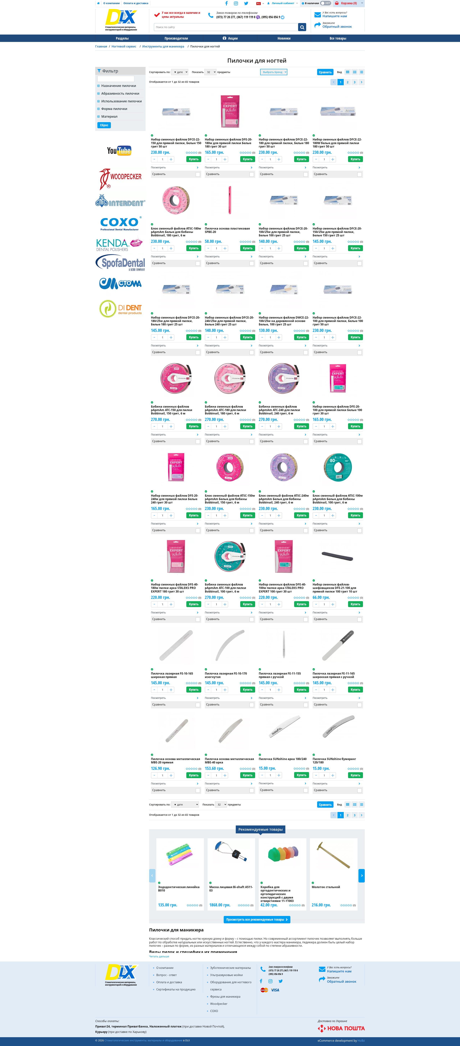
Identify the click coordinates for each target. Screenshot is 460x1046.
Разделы (122, 38)
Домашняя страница (98, 3)
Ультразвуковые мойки (226, 975)
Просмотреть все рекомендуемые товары (255, 919)
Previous (152, 875)
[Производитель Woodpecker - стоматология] (120, 179)
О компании (111, 3)
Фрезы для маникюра (225, 997)
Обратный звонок (337, 26)
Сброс (104, 125)
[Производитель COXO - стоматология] (120, 222)
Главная (101, 46)
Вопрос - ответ (166, 975)
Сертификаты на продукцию (176, 989)
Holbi (361, 1041)
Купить (194, 159)
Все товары (338, 38)
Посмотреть (158, 167)
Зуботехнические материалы (230, 968)
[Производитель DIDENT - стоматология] (120, 308)
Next (361, 875)
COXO (214, 1011)
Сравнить (325, 72)
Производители (176, 38)
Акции (233, 38)
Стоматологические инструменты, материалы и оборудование (143, 1040)
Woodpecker (218, 1004)
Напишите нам (335, 16)
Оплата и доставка (135, 3)
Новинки (284, 38)
